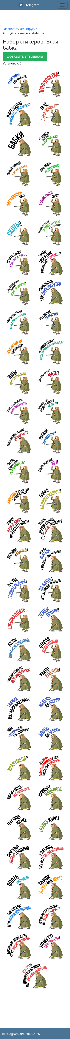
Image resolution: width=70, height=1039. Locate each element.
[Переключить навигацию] (62, 5)
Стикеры (20, 29)
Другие (32, 29)
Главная (8, 29)
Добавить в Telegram (25, 57)
